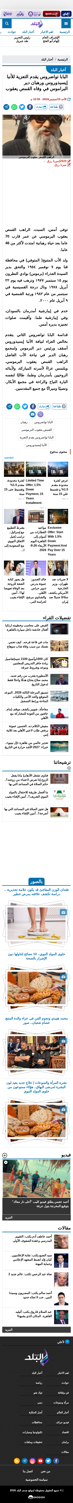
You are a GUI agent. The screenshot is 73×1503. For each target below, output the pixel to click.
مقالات (65, 1451)
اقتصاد (65, 1432)
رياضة (39, 1382)
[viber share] (40, 414)
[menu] (66, 23)
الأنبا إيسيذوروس (36, 445)
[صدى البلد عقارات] (19, 14)
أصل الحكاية (35, 1412)
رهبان (24, 422)
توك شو (38, 1392)
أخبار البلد (28, 31)
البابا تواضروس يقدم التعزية (37, 437)
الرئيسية (65, 31)
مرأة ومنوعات (61, 1402)
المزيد (8, 1217)
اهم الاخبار (46, 31)
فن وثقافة (63, 1392)
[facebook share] (30, 107)
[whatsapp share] (14, 107)
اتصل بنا (28, 1471)
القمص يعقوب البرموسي (36, 429)
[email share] (6, 107)
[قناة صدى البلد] (66, 14)
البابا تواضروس (43, 422)
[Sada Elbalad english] (7, 14)
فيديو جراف (62, 1422)
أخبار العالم (63, 1412)
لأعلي (61, 1342)
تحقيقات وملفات (33, 1442)
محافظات (37, 1422)
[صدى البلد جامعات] (34, 14)
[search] (7, 23)
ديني (39, 1402)
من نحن (45, 1471)
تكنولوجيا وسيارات (32, 1432)
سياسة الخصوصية (36, 1479)
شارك (39, 107)
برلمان (65, 1442)
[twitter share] (22, 107)
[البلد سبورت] (51, 14)
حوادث (12, 31)
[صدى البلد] (36, 23)
